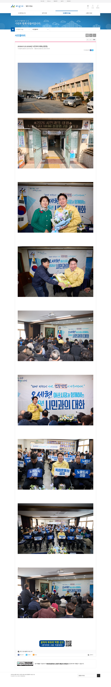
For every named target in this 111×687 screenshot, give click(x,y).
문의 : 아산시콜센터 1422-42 (26, 651)
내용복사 (91, 654)
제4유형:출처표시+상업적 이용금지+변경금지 (57, 663)
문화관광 (68, 1)
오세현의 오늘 (66, 13)
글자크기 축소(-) (94, 35)
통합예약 (55, 1)
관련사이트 (81, 675)
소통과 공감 (89, 13)
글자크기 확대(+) (90, 35)
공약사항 (44, 13)
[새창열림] (25, 664)
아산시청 (42, 1)
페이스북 (90, 50)
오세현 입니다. (22, 13)
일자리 (62, 1)
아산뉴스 (49, 1)
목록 (94, 39)
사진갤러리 (35, 29)
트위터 (92, 50)
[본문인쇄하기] (87, 35)
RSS (36, 654)
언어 (88, 7)
